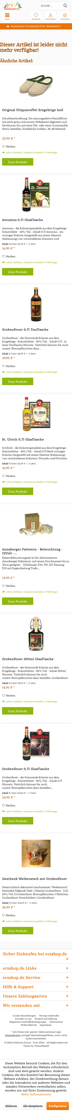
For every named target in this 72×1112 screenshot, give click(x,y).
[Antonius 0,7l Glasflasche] (36, 194)
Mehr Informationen (36, 1094)
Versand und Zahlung (45, 1018)
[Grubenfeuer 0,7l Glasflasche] (36, 743)
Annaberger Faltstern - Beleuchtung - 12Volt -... (32, 551)
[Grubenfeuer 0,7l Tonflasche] (36, 304)
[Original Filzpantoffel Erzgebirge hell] (36, 84)
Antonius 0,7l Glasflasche (22, 220)
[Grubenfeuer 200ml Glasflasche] (36, 633)
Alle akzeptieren (33, 1106)
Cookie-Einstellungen (24, 1015)
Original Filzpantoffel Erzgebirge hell (32, 110)
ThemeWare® (41, 1045)
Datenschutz (56, 1021)
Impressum (45, 1024)
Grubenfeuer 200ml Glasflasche (28, 659)
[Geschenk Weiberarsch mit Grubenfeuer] (36, 853)
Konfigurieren (58, 1106)
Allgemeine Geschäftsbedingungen (28, 1021)
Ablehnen (11, 1106)
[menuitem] (65, 16)
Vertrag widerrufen (49, 1015)
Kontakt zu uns (23, 1018)
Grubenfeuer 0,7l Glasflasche (25, 769)
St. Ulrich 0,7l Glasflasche (23, 439)
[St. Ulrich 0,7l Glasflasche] (36, 414)
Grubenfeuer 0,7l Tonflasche (25, 329)
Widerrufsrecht (29, 1024)
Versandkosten (13, 1035)
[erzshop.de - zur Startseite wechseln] (18, 5)
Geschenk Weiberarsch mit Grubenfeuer (34, 879)
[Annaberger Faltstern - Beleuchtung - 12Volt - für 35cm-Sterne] (36, 524)
